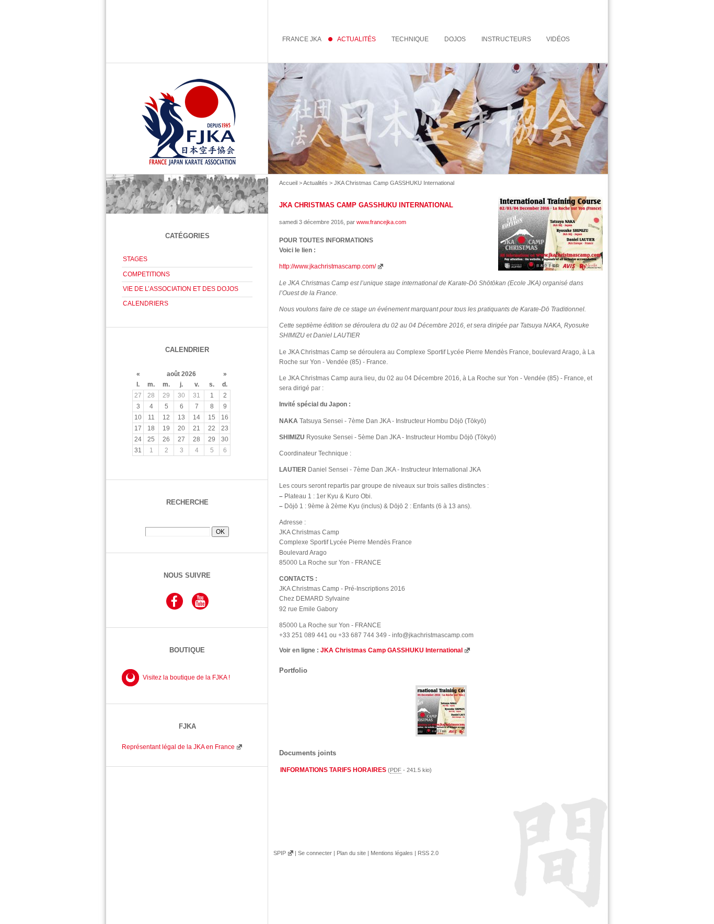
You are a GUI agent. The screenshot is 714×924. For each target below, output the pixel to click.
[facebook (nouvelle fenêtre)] (174, 608)
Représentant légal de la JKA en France (178, 747)
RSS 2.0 (428, 853)
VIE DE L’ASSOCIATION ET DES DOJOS (180, 289)
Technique (410, 39)
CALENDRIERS (145, 303)
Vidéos (558, 39)
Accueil (288, 183)
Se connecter (315, 853)
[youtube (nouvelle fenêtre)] (200, 608)
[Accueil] (357, 118)
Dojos (455, 39)
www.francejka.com (381, 222)
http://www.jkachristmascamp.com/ (327, 266)
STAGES (135, 259)
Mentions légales (392, 853)
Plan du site (351, 853)
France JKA (301, 39)
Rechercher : (187, 523)
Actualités (315, 183)
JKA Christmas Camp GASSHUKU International (391, 650)
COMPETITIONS (146, 274)
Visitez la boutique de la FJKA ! (186, 677)
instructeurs (506, 39)
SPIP (279, 853)
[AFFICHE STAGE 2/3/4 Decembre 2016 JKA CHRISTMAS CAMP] (441, 734)
